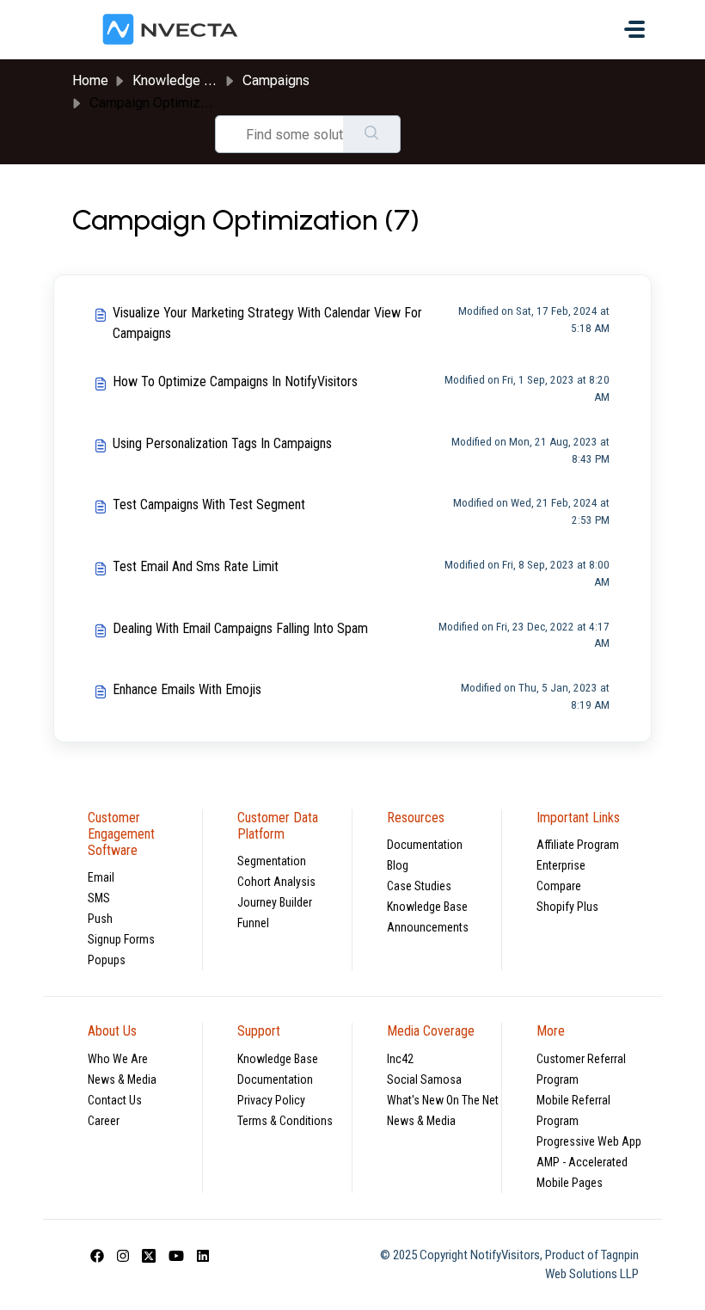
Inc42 (400, 1059)
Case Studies (419, 886)
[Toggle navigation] (634, 29)
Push (100, 919)
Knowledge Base (427, 906)
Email (101, 877)
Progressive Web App (588, 1141)
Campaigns (276, 80)
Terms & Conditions (285, 1121)
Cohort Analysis (276, 882)
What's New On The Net (443, 1100)
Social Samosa (424, 1079)
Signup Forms (121, 939)
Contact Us (115, 1100)
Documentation (425, 845)
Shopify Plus (567, 906)
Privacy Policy (271, 1100)
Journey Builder (274, 902)
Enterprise (560, 865)
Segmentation (271, 861)
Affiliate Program (577, 845)
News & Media (122, 1079)
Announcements (428, 927)
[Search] (372, 134)
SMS (99, 898)
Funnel (253, 923)
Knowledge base (182, 80)
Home (90, 80)
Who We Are (118, 1059)
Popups (107, 960)
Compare (558, 886)
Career (104, 1121)
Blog (397, 865)
